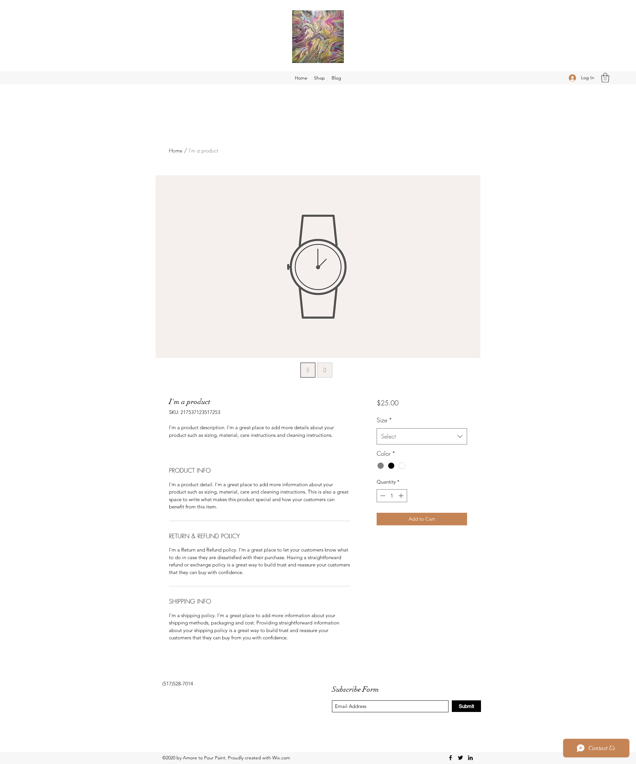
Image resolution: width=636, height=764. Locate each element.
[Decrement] (382, 496)
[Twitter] (460, 757)
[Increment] (401, 496)
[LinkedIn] (470, 757)
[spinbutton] (391, 496)
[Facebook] (450, 757)
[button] (605, 78)
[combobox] (422, 436)
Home (175, 150)
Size (384, 420)
